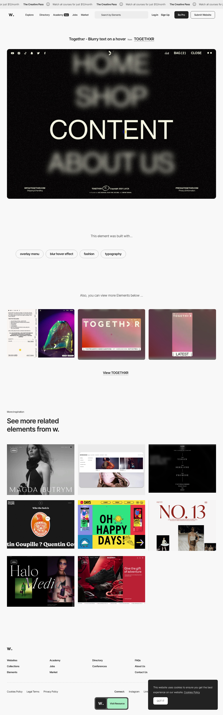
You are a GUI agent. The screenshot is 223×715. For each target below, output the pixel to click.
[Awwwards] (11, 14)
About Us (140, 666)
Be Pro (181, 14)
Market (85, 14)
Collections (13, 666)
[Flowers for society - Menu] (182, 468)
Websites (12, 660)
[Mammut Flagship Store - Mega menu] (111, 580)
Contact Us (141, 672)
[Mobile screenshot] (182, 334)
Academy (60, 14)
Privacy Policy (51, 691)
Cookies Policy (14, 691)
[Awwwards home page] (101, 703)
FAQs (138, 660)
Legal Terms (33, 691)
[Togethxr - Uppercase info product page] (40, 333)
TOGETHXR (144, 39)
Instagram (134, 691)
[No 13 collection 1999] (182, 525)
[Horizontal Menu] (111, 469)
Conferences (99, 666)
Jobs (75, 14)
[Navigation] (40, 581)
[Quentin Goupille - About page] (40, 524)
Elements (12, 672)
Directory (45, 14)
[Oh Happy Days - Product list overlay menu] (111, 524)
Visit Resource (117, 703)
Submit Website (202, 14)
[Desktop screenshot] (111, 334)
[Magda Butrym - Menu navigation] (40, 469)
